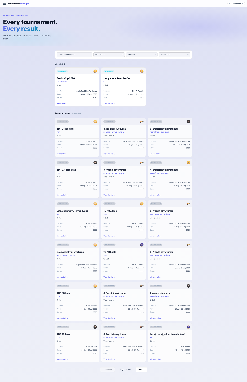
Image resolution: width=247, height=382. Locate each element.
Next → (141, 370)
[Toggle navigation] (4, 3)
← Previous (107, 370)
